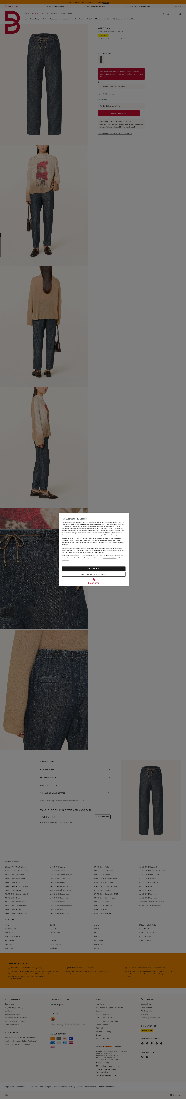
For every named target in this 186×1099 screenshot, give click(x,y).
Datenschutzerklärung (110, 558)
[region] (94, 549)
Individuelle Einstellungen (93, 574)
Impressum (65, 560)
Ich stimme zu (94, 569)
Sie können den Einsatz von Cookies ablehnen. (88, 552)
